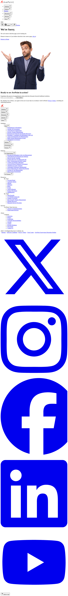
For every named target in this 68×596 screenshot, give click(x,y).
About (6, 19)
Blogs (8, 186)
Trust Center (30, 232)
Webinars (9, 184)
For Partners (8, 174)
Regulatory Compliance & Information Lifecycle (20, 135)
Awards (9, 222)
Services (7, 16)
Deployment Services (12, 210)
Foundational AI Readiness (14, 127)
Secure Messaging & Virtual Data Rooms (18, 168)
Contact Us (10, 228)
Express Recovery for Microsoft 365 (16, 159)
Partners (6, 11)
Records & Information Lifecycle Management (19, 155)
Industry (7, 142)
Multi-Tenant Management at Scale (16, 138)
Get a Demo (19, 97)
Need (6, 126)
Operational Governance (13, 139)
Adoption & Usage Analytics (14, 165)
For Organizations (9, 153)
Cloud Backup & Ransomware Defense (17, 156)
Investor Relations (12, 225)
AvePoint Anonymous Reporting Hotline (45, 232)
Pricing (18, 25)
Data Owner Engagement (14, 171)
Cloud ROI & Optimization (14, 130)
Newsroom (10, 226)
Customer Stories (11, 181)
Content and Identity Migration (15, 162)
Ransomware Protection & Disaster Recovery (19, 133)
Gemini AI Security (12, 198)
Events (9, 187)
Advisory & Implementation (14, 208)
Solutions (7, 6)
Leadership (10, 219)
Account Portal (11, 180)
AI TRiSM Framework (13, 197)
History (9, 217)
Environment (8, 145)
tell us (34, 36)
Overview (10, 216)
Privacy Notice (52, 100)
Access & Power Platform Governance (17, 164)
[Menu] (2, 24)
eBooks (9, 183)
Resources (7, 13)
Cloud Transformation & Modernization (17, 136)
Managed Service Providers (14, 203)
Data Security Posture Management (16, 200)
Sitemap (3, 232)
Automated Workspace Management (16, 167)
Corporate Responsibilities (14, 220)
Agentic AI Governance (13, 129)
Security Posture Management (15, 132)
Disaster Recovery (12, 201)
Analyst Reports (11, 189)
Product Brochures (12, 190)
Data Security (10, 195)
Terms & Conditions (12, 232)
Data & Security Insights (13, 158)
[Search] (2, 22)
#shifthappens (11, 192)
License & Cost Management (15, 170)
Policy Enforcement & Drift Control (16, 161)
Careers (9, 223)
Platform (7, 9)
